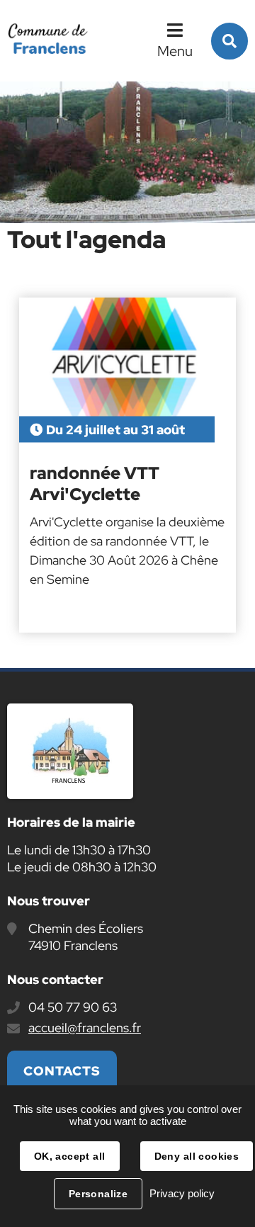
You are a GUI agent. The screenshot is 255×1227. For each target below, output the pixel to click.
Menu (175, 51)
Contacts (62, 1071)
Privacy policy (182, 1193)
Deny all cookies (196, 1156)
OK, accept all (70, 1156)
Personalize (98, 1193)
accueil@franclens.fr (84, 1027)
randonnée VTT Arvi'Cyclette (94, 484)
